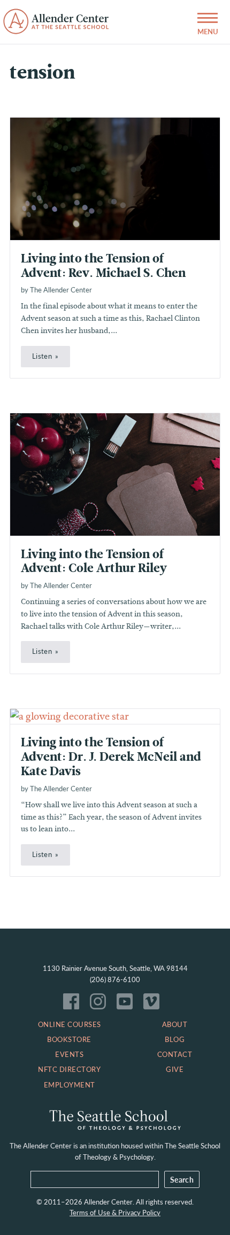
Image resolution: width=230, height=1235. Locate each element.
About (175, 1024)
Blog (175, 1039)
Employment (69, 1085)
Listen (42, 356)
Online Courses (69, 1024)
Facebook (74, 1004)
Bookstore (69, 1039)
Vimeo (154, 1004)
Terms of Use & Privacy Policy (115, 1212)
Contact (175, 1054)
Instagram (100, 1004)
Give (174, 1069)
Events (69, 1054)
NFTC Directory (69, 1069)
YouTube (127, 1004)
